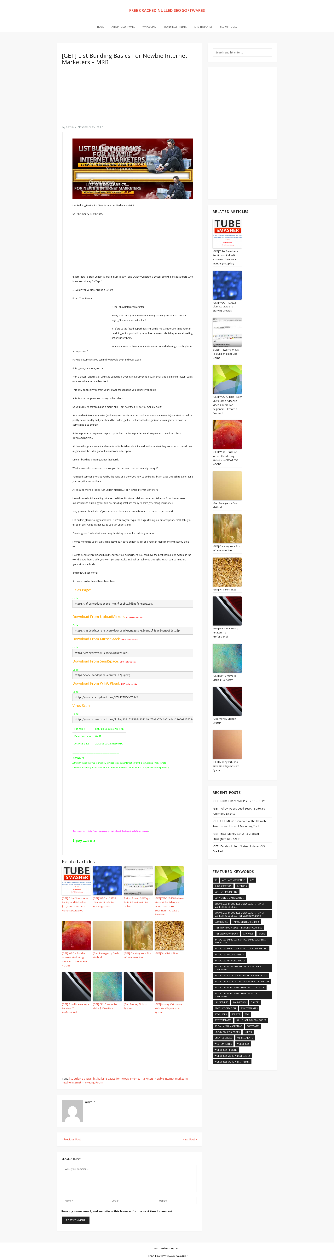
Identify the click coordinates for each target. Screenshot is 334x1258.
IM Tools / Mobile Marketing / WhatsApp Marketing (238, 968)
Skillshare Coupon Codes (251, 1020)
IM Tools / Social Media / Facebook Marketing (241, 975)
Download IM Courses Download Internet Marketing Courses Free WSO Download (239, 914)
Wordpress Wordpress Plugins (232, 1055)
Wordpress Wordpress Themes (232, 1061)
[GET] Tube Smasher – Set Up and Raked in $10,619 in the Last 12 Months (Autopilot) (75, 904)
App (252, 880)
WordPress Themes (175, 26)
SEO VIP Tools (228, 26)
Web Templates (223, 1043)
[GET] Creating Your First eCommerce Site (138, 955)
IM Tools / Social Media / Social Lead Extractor (242, 981)
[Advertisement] (129, 98)
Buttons (242, 886)
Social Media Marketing (228, 1026)
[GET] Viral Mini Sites (166, 953)
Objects (255, 1002)
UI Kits (248, 1032)
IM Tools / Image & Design (229, 954)
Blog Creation (223, 886)
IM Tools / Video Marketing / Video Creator (240, 987)
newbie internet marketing (171, 1078)
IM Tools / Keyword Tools (230, 960)
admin (70, 127)
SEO (247, 1014)
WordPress (243, 1043)
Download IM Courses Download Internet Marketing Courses (239, 905)
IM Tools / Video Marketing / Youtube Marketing (236, 995)
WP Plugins (149, 26)
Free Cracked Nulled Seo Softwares (167, 10)
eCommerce (221, 921)
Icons (261, 933)
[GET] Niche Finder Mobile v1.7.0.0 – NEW (239, 801)
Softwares (253, 1026)
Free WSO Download (226, 933)
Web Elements (245, 1037)
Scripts (236, 1014)
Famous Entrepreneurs (246, 921)
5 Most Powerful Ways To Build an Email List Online (137, 902)
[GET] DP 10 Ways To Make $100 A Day (105, 1006)
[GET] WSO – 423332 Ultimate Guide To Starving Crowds (104, 902)
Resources (221, 1014)
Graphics (248, 933)
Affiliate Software (123, 26)
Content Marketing (226, 891)
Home (100, 26)
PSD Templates (249, 1008)
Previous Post (72, 1139)
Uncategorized (223, 1037)
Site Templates (203, 26)
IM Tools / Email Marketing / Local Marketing (241, 948)
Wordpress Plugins (226, 1049)
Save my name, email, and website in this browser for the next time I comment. (117, 1211)
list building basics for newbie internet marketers (123, 1078)
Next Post (189, 1139)
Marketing (239, 1002)
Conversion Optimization (229, 897)
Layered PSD (221, 1002)
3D (216, 880)
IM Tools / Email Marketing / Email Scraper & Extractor (240, 941)
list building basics (80, 1078)
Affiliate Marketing (233, 880)
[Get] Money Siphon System (135, 1006)
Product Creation (225, 1008)
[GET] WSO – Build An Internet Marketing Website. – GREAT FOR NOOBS (75, 959)
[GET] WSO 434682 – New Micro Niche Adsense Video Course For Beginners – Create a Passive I (169, 906)
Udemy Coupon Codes (227, 1032)
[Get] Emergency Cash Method (106, 955)
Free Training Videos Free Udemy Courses (238, 927)
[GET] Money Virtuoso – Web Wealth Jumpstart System (168, 1008)
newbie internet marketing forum (82, 1082)
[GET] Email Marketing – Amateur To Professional (75, 1008)
